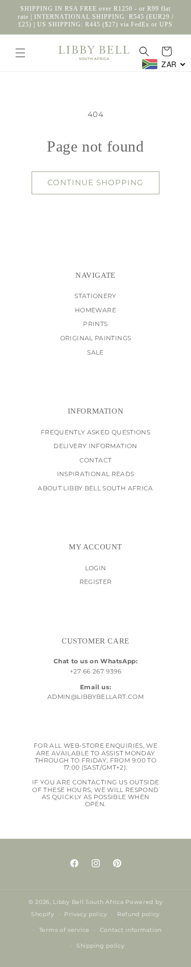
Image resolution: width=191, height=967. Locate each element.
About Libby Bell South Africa (95, 488)
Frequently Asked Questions (95, 432)
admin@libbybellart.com (95, 696)
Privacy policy (85, 914)
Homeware (95, 310)
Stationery (95, 296)
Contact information (131, 929)
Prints (95, 324)
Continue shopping (95, 182)
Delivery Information (95, 446)
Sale (95, 352)
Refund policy (138, 914)
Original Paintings (95, 338)
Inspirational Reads (95, 474)
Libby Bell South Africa (88, 901)
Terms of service (64, 929)
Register (95, 581)
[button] (20, 53)
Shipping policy (100, 945)
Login (95, 568)
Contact (95, 460)
